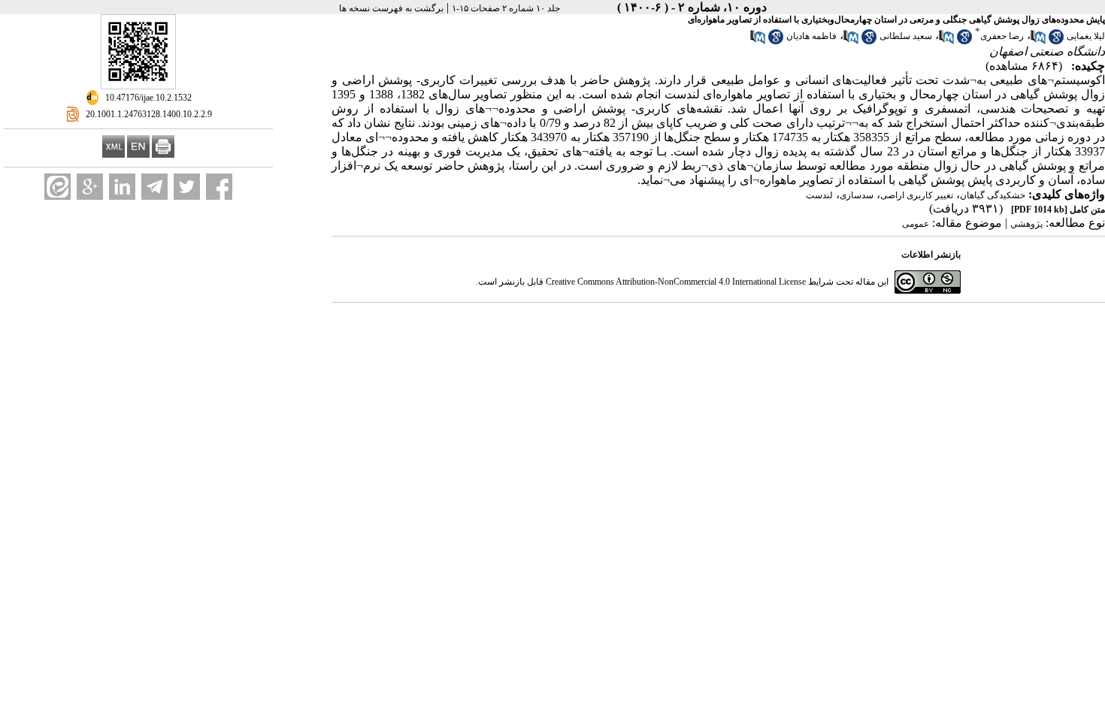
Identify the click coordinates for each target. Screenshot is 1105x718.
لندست (819, 195)
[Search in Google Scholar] (1056, 41)
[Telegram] (154, 186)
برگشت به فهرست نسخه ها (391, 8)
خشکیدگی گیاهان (992, 195)
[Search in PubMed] (1038, 41)
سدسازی (856, 195)
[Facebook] (219, 186)
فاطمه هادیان (811, 36)
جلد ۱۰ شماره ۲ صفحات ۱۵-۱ (506, 8)
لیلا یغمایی (1086, 36)
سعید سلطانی (905, 36)
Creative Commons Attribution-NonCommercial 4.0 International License (676, 281)
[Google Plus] (90, 186)
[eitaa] (57, 186)
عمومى (915, 224)
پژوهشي (1026, 224)
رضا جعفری (1002, 36)
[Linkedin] (122, 186)
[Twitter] (187, 186)
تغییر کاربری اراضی (916, 195)
